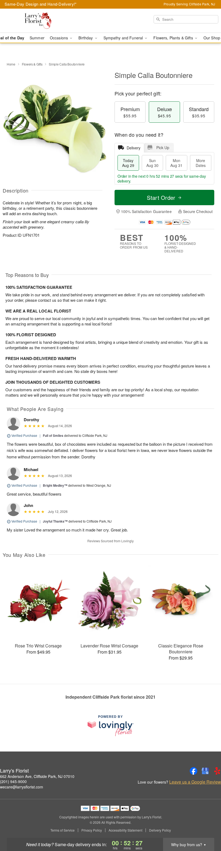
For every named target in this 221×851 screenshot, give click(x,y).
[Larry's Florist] (37, 21)
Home (11, 64)
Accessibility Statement (125, 830)
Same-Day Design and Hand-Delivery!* (41, 4)
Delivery (133, 147)
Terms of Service (62, 830)
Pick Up (162, 147)
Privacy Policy (91, 830)
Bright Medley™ (55, 485)
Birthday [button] (86, 37)
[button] (207, 828)
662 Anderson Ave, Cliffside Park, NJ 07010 (37, 776)
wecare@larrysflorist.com (21, 787)
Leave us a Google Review (195, 782)
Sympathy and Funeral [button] (123, 37)
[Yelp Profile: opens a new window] (217, 771)
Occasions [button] (59, 37)
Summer (37, 37)
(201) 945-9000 (13, 781)
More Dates (201, 163)
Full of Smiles (53, 435)
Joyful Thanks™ (55, 521)
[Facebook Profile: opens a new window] (193, 771)
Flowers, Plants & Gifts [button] (173, 37)
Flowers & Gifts (32, 64)
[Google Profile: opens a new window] (205, 771)
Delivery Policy (160, 830)
